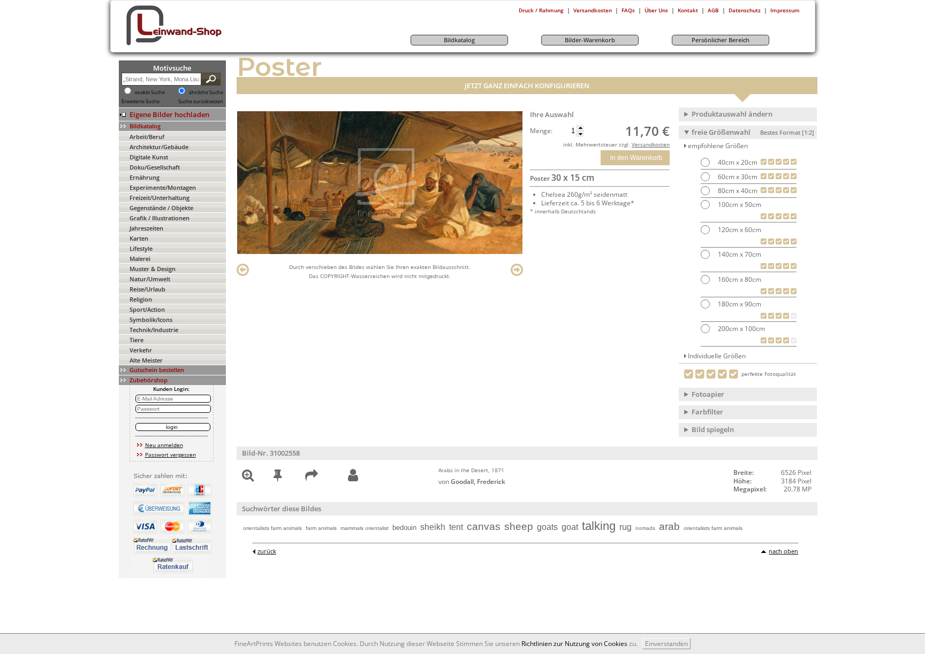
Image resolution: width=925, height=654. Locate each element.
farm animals (321, 528)
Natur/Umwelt (150, 279)
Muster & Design (153, 269)
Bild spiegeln (713, 429)
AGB (713, 10)
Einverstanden (666, 643)
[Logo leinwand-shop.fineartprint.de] (193, 45)
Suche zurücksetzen (200, 101)
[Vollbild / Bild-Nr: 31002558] (248, 477)
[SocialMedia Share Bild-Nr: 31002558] (311, 477)
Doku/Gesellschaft (155, 167)
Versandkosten (592, 10)
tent (456, 527)
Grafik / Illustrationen (159, 218)
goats (547, 527)
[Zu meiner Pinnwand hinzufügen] (278, 477)
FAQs (628, 10)
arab (669, 526)
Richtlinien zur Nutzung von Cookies (574, 643)
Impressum (785, 10)
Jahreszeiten (146, 228)
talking (599, 526)
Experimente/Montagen (163, 187)
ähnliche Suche (206, 92)
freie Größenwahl (753, 132)
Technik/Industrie (154, 330)
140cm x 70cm (738, 254)
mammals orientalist (364, 528)
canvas (484, 526)
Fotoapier (708, 394)
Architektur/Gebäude (159, 147)
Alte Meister (146, 360)
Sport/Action (147, 309)
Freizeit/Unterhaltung (159, 198)
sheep (518, 526)
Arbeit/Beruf (147, 137)
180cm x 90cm (738, 304)
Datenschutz (745, 10)
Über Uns (656, 10)
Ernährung (145, 177)
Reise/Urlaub (147, 289)
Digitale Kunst (149, 157)
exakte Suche (150, 92)
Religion (141, 299)
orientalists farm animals (272, 528)
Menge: (541, 131)
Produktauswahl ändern (732, 114)
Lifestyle (141, 248)
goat (570, 527)
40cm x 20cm (736, 162)
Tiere (136, 340)
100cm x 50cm (738, 204)
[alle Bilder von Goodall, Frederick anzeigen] (353, 475)
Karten (139, 238)
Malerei (140, 259)
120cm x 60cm (738, 229)
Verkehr (141, 350)
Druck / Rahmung (541, 10)
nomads (645, 528)
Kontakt (688, 10)
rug (625, 527)
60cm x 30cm (736, 176)
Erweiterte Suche (141, 101)
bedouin (404, 528)
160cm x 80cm (738, 279)
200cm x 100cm (740, 328)
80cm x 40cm (736, 190)
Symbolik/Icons (151, 320)
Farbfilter (707, 412)
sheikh (432, 527)
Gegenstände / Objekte (161, 208)
